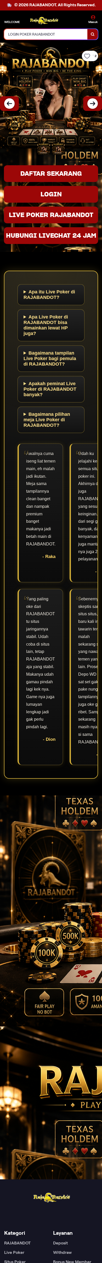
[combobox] (46, 34)
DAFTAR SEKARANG (51, 173)
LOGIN (51, 194)
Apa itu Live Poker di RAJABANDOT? (49, 294)
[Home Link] (43, 20)
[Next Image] (92, 103)
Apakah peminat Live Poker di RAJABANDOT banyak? (50, 389)
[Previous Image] (9, 103)
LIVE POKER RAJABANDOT (51, 215)
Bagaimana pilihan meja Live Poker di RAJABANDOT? (47, 420)
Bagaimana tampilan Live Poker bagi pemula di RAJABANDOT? (50, 358)
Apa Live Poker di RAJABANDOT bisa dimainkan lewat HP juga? (46, 325)
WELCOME (12, 22)
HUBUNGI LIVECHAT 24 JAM (51, 235)
